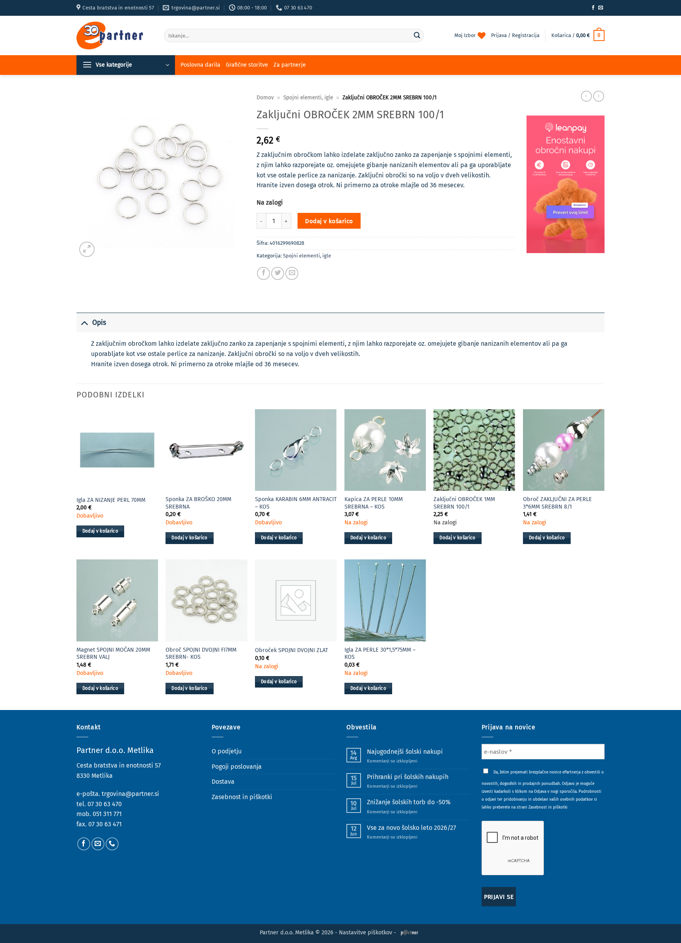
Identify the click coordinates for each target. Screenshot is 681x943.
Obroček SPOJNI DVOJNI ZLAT (291, 650)
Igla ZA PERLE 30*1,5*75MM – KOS (379, 654)
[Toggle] (84, 322)
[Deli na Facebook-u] (263, 273)
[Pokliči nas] (112, 843)
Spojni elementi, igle (308, 97)
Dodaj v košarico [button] (100, 531)
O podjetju (227, 751)
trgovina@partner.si (130, 794)
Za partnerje (290, 65)
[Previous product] (598, 96)
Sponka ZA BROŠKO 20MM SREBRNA (198, 503)
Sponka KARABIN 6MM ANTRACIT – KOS (296, 503)
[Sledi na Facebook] (593, 8)
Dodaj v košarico (329, 221)
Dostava (223, 781)
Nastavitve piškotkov (365, 932)
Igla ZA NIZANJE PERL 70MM (110, 500)
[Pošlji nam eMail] (600, 8)
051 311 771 (107, 814)
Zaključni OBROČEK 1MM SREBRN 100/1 (464, 503)
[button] (578, 35)
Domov (265, 97)
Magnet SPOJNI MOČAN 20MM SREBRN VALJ (113, 654)
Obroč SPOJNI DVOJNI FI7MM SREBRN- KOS (201, 654)
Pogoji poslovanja (237, 766)
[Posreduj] (417, 35)
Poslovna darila (200, 65)
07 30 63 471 (105, 824)
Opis (99, 323)
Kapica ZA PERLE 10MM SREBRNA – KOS (373, 503)
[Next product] (586, 96)
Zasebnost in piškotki (242, 797)
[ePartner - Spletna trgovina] (114, 35)
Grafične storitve (247, 65)
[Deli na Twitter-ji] (277, 273)
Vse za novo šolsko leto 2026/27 (411, 827)
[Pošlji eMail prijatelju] (291, 273)
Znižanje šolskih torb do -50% (408, 802)
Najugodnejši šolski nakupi (405, 751)
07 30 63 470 (104, 804)
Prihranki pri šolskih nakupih (407, 777)
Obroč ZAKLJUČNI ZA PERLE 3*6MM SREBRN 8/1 (557, 503)
